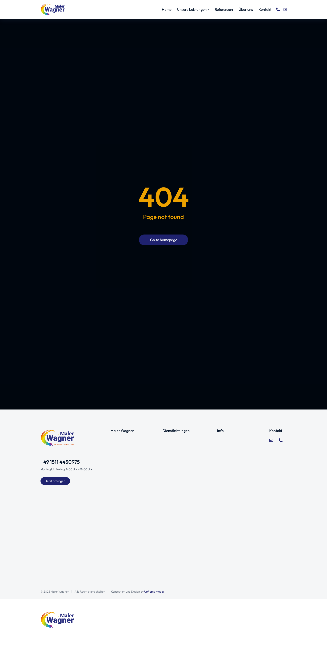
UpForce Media (154, 591)
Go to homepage (163, 240)
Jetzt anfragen (55, 481)
